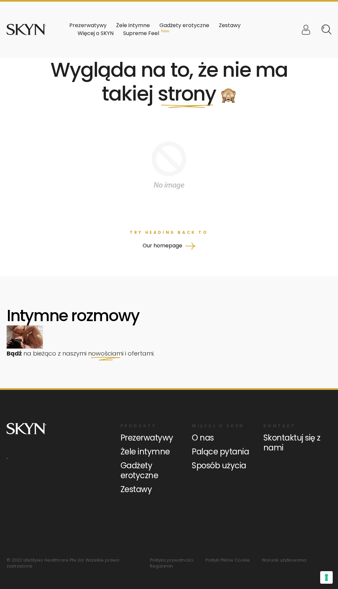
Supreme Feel (141, 33)
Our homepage (163, 245)
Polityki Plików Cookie (227, 560)
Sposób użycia (219, 465)
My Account (306, 29)
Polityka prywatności (171, 560)
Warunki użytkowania (284, 560)
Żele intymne (145, 451)
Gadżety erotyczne (139, 470)
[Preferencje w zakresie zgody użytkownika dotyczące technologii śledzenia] (326, 577)
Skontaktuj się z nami (292, 442)
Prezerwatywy (146, 437)
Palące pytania (220, 451)
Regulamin (161, 566)
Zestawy (230, 25)
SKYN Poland (26, 29)
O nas (203, 437)
